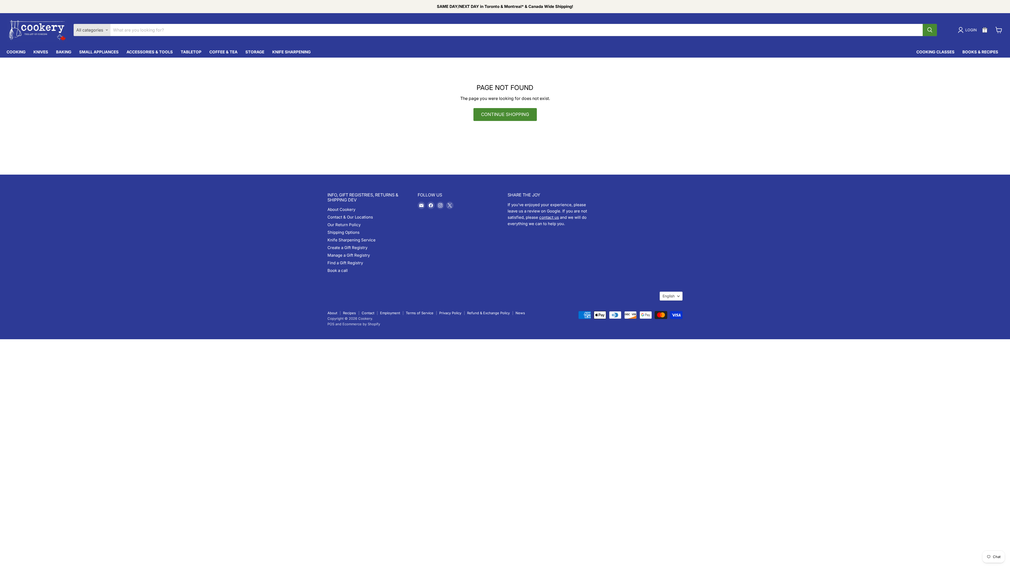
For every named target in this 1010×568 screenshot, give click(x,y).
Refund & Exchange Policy (488, 313)
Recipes (349, 313)
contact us (549, 217)
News (520, 313)
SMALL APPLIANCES (99, 51)
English (669, 296)
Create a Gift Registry (347, 247)
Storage (254, 51)
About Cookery (341, 209)
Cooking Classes (935, 51)
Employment (390, 313)
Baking (63, 51)
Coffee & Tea (223, 51)
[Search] (930, 30)
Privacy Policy (450, 313)
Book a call (337, 270)
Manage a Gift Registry (348, 255)
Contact (368, 313)
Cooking (16, 51)
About (332, 313)
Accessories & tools (150, 51)
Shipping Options (343, 232)
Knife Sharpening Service (351, 239)
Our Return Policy (344, 224)
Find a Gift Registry (345, 262)
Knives (40, 51)
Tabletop (191, 51)
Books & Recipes (980, 51)
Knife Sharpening (291, 51)
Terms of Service (419, 313)
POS (330, 324)
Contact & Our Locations (350, 217)
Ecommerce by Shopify (361, 324)
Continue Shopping (505, 114)
